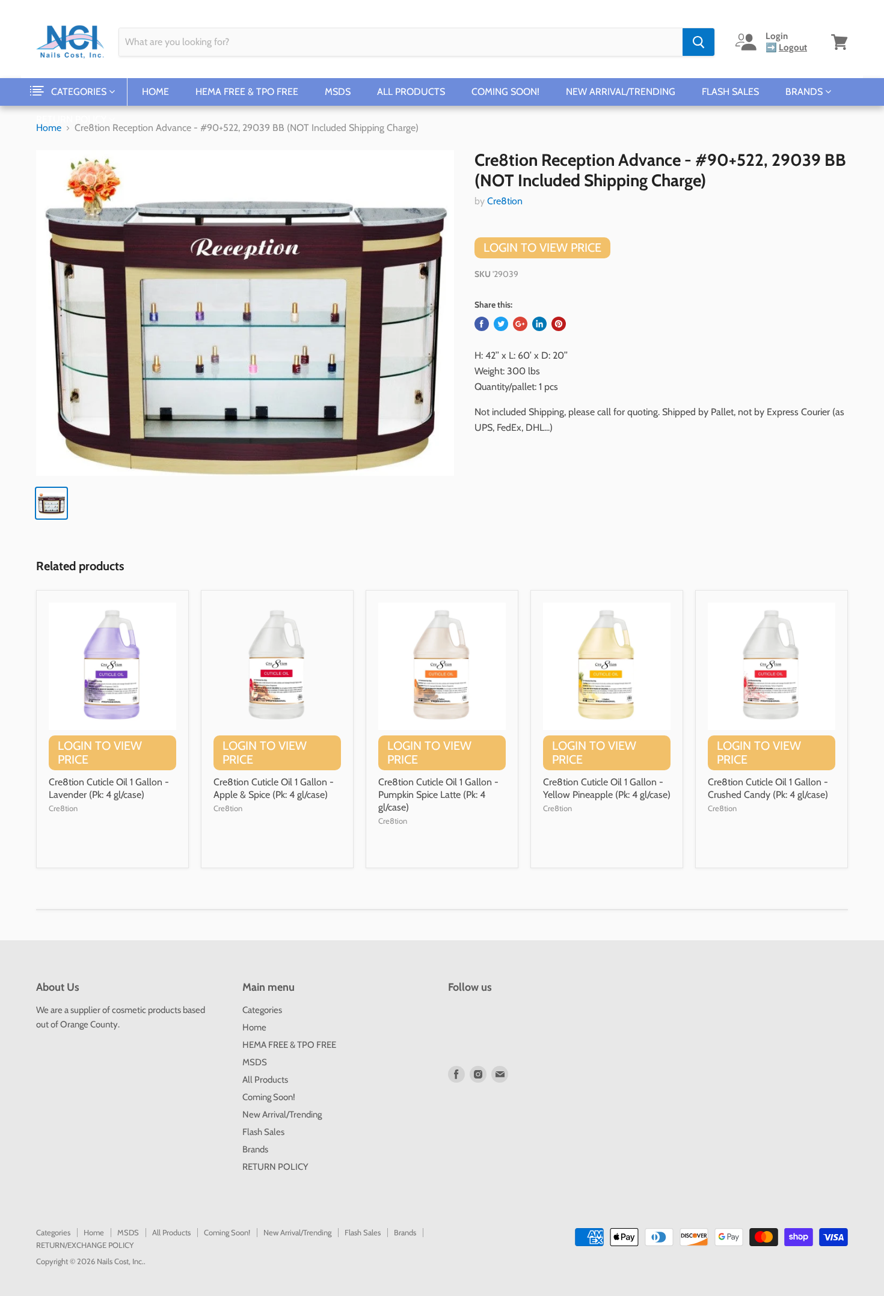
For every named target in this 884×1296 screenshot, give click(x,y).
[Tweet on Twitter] (501, 324)
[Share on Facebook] (481, 324)
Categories (80, 91)
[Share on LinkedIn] (539, 324)
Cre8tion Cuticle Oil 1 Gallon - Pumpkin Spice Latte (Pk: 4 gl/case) (438, 794)
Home (155, 91)
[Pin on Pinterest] (558, 324)
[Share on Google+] (520, 324)
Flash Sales (730, 91)
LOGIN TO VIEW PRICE (542, 247)
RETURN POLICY (72, 119)
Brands (805, 91)
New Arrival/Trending (620, 91)
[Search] (698, 42)
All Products (411, 91)
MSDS (338, 91)
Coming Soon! (505, 91)
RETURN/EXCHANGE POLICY (85, 1245)
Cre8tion (505, 201)
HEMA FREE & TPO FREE (246, 91)
